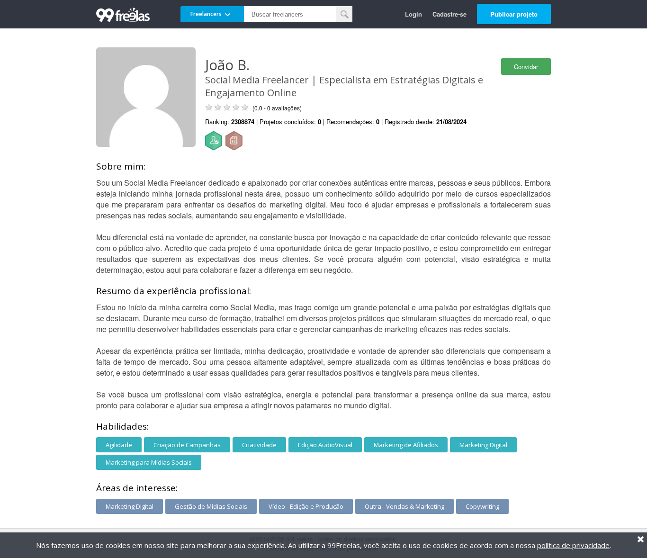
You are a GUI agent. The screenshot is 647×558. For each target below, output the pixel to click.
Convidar (526, 66)
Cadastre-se (449, 13)
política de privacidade (573, 545)
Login (413, 13)
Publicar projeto (514, 13)
